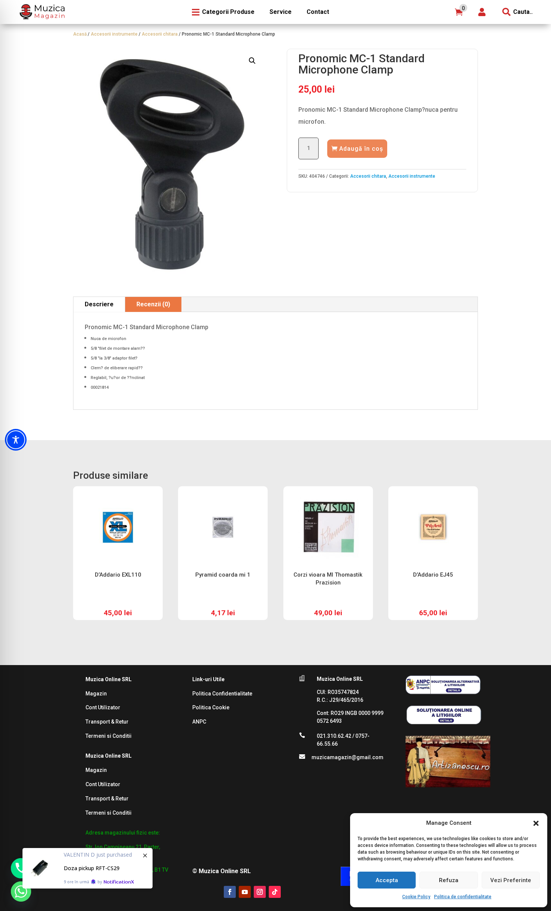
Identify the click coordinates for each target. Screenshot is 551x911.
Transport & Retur (107, 722)
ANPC (199, 722)
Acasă (80, 34)
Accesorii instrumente (114, 34)
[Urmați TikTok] (275, 892)
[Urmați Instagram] (260, 892)
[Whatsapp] (21, 891)
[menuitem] (41, 12)
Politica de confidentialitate (462, 896)
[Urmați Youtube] (245, 892)
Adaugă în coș (361, 148)
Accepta (387, 880)
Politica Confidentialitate (222, 694)
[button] (536, 823)
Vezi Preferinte (510, 880)
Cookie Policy (416, 896)
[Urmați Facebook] (230, 892)
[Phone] (21, 868)
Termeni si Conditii (108, 736)
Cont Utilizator (102, 707)
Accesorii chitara (160, 34)
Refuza (448, 880)
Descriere (99, 304)
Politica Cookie (210, 707)
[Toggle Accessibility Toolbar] (16, 440)
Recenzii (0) (153, 304)
